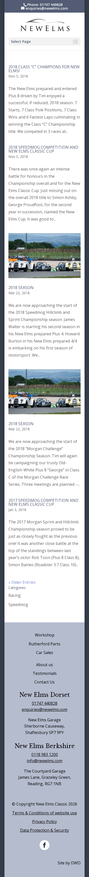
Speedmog (18, 604)
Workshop (44, 635)
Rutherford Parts (44, 644)
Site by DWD (69, 863)
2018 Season (21, 287)
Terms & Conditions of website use (44, 813)
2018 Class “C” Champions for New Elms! (44, 68)
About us (44, 664)
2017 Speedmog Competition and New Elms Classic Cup (43, 502)
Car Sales (44, 652)
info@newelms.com (44, 760)
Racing (14, 595)
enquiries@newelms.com (44, 709)
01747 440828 (44, 703)
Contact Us (44, 682)
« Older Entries (22, 582)
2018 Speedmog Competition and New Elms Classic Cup (43, 149)
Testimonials (45, 673)
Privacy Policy (44, 821)
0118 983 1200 (44, 754)
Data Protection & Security (44, 830)
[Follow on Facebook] (44, 845)
